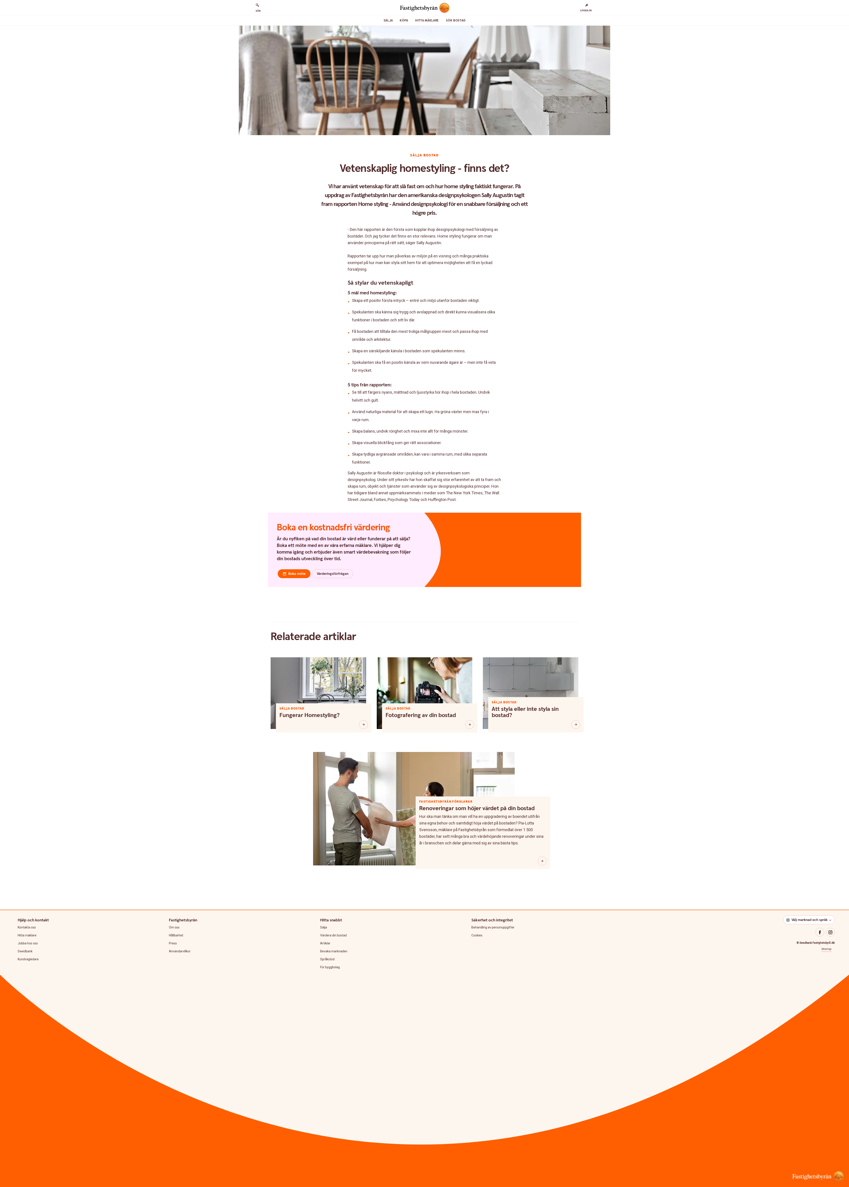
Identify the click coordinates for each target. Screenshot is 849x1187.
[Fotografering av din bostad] (469, 724)
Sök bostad (455, 21)
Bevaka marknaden (333, 951)
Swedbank (25, 951)
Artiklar (325, 943)
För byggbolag (330, 967)
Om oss (174, 927)
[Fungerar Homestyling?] (363, 724)
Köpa (404, 21)
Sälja (388, 21)
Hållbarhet (176, 935)
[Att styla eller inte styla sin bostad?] (575, 724)
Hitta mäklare (427, 21)
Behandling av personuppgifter (492, 927)
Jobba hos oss (28, 943)
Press (173, 943)
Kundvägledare (28, 959)
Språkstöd (327, 959)
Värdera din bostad (333, 935)
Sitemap (826, 949)
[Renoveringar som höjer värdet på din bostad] (542, 861)
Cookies (476, 935)
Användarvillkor (180, 951)
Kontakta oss (27, 927)
